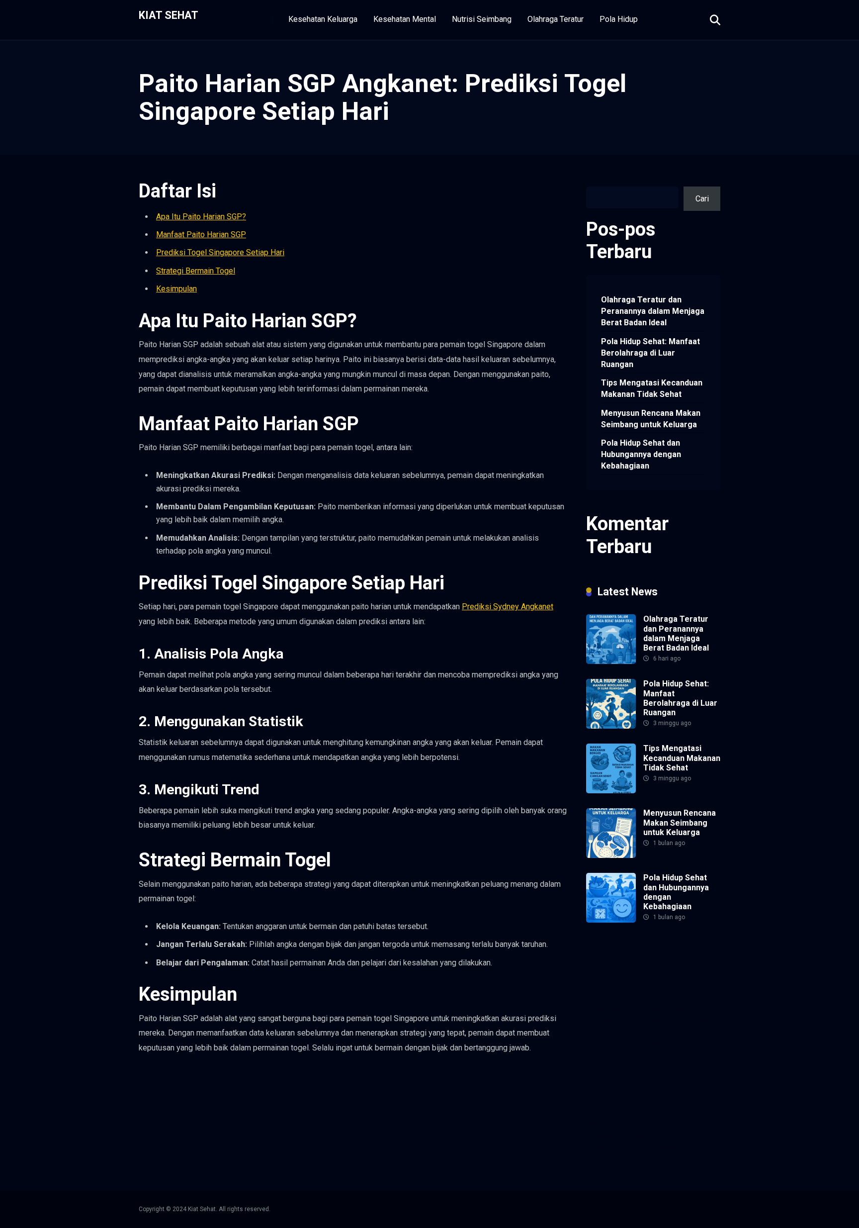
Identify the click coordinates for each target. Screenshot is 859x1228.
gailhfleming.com (671, 1089)
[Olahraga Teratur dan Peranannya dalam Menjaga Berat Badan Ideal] (611, 661)
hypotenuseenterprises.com (635, 1008)
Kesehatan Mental (404, 19)
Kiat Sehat (168, 14)
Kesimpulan (176, 288)
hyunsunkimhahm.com (624, 1112)
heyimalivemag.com (620, 1101)
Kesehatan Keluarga (322, 19)
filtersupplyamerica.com (627, 962)
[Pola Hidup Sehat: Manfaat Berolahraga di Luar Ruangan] (611, 726)
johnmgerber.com (673, 1147)
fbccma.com (664, 950)
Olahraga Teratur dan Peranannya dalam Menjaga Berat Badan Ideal (652, 311)
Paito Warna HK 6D (674, 1032)
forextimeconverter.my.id (629, 1078)
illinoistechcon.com (619, 1124)
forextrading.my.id (617, 1066)
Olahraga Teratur (555, 19)
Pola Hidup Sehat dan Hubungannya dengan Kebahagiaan (641, 454)
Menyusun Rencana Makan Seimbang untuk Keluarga (650, 418)
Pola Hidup (619, 19)
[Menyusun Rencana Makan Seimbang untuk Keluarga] (611, 855)
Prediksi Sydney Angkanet (507, 606)
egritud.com (694, 1078)
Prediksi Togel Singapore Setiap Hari (220, 252)
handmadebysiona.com (626, 985)
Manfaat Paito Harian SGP (201, 234)
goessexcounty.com (621, 974)
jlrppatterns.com (614, 1147)
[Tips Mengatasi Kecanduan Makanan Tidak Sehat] (611, 790)
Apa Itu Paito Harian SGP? (201, 216)
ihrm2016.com (688, 1112)
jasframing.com (612, 1032)
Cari (593, 181)
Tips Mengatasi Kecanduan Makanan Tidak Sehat (651, 388)
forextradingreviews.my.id (631, 1054)
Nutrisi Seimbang (482, 19)
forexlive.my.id (662, 1043)
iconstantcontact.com (623, 1020)
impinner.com (684, 1020)
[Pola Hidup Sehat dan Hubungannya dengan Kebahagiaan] (611, 920)
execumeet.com (613, 950)
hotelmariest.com (616, 997)
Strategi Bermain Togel (195, 271)
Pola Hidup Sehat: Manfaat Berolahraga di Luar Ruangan (650, 353)
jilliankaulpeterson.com (625, 1135)
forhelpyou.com (613, 1089)
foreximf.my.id (610, 1043)
